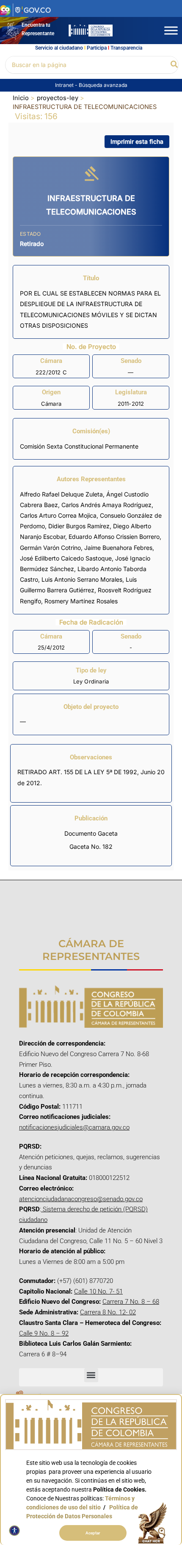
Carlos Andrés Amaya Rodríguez (106, 504)
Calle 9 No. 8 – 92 (44, 1333)
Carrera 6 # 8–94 (42, 1354)
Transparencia (126, 48)
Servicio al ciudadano (59, 48)
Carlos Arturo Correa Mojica (58, 515)
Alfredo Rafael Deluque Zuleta (61, 494)
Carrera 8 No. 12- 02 (108, 1312)
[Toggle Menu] (171, 30)
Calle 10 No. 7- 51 (98, 1291)
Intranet (65, 85)
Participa (97, 48)
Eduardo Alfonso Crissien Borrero (114, 536)
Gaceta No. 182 (91, 846)
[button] (175, 64)
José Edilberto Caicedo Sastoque (66, 558)
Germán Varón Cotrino (50, 547)
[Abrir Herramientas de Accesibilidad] (14, 1530)
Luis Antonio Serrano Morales (81, 579)
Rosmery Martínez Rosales (81, 601)
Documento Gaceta (91, 833)
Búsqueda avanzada (103, 85)
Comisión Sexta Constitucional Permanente (79, 446)
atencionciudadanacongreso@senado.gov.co (81, 1199)
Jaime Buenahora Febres (118, 547)
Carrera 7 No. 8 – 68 (130, 1301)
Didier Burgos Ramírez (79, 526)
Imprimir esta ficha (136, 141)
